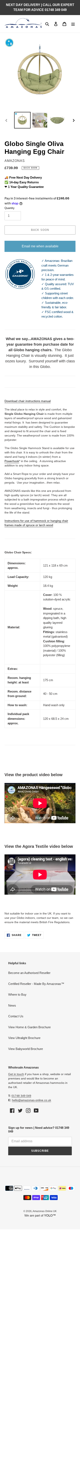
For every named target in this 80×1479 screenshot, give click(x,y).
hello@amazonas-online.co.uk (31, 1100)
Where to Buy (17, 994)
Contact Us (15, 1016)
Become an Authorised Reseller (29, 973)
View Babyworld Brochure (25, 1049)
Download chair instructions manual (28, 401)
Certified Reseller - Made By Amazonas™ (36, 984)
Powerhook (12, 461)
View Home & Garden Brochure (29, 1027)
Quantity (10, 208)
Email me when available (40, 246)
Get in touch (16, 1074)
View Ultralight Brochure (24, 1038)
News (12, 1005)
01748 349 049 (21, 1095)
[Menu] (73, 23)
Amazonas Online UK (45, 1211)
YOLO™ (50, 1215)
